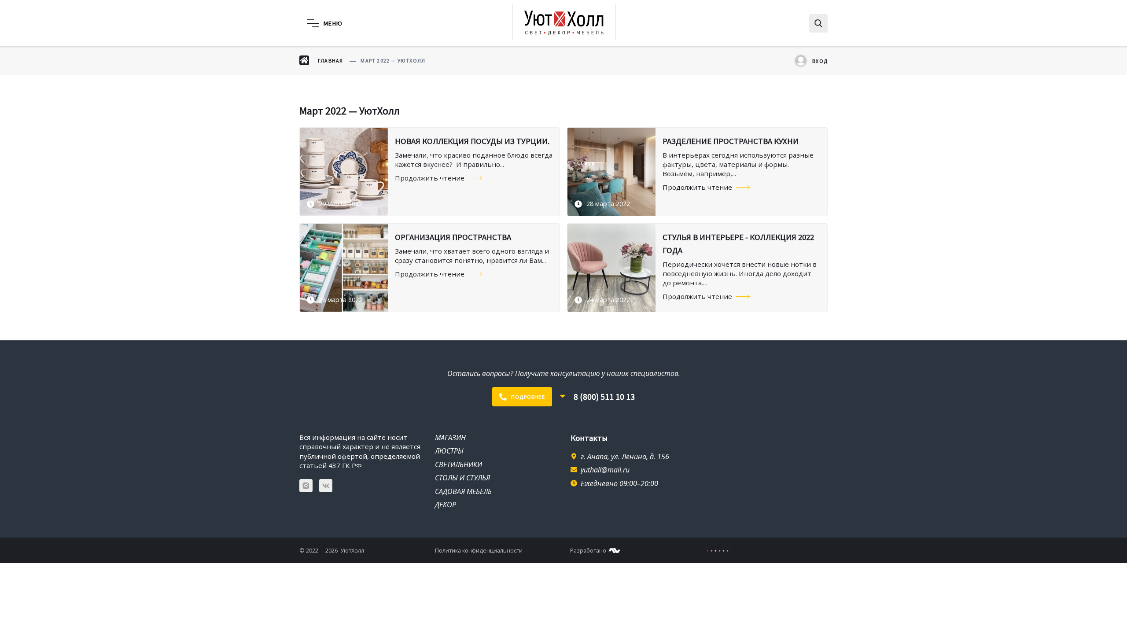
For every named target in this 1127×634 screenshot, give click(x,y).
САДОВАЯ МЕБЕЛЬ (463, 491)
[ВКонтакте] (325, 485)
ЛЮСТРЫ (449, 451)
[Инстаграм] (306, 485)
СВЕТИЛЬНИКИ (458, 464)
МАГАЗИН (450, 437)
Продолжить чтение (429, 177)
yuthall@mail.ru (605, 470)
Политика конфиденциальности (479, 550)
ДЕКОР (445, 504)
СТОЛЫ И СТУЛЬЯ (462, 478)
